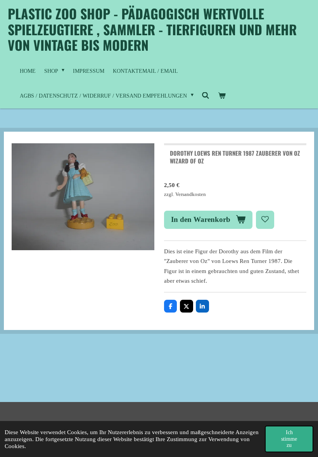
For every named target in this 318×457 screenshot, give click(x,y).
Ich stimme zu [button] (289, 439)
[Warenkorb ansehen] (222, 96)
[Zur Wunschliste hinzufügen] (265, 220)
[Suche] (206, 96)
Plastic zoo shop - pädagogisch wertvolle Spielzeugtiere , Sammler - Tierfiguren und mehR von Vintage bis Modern (152, 29)
